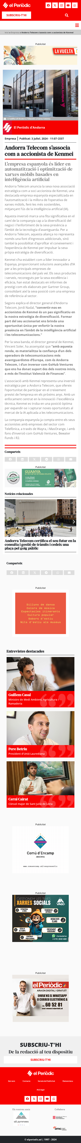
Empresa (15, 32)
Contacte (26, 1081)
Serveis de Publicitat (46, 1081)
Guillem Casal (19, 694)
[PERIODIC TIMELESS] (40, 872)
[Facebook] (48, 5)
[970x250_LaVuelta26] (40, 64)
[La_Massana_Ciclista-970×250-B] (40, 486)
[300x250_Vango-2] (40, 941)
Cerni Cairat (18, 799)
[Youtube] (68, 5)
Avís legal (40, 1089)
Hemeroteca (68, 1081)
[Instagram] (61, 5)
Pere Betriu (17, 749)
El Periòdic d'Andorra (29, 127)
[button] (66, 15)
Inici (7, 32)
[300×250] (40, 636)
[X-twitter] (55, 5)
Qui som (11, 1081)
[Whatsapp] (75, 5)
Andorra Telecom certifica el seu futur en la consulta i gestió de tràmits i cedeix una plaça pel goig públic (40, 544)
